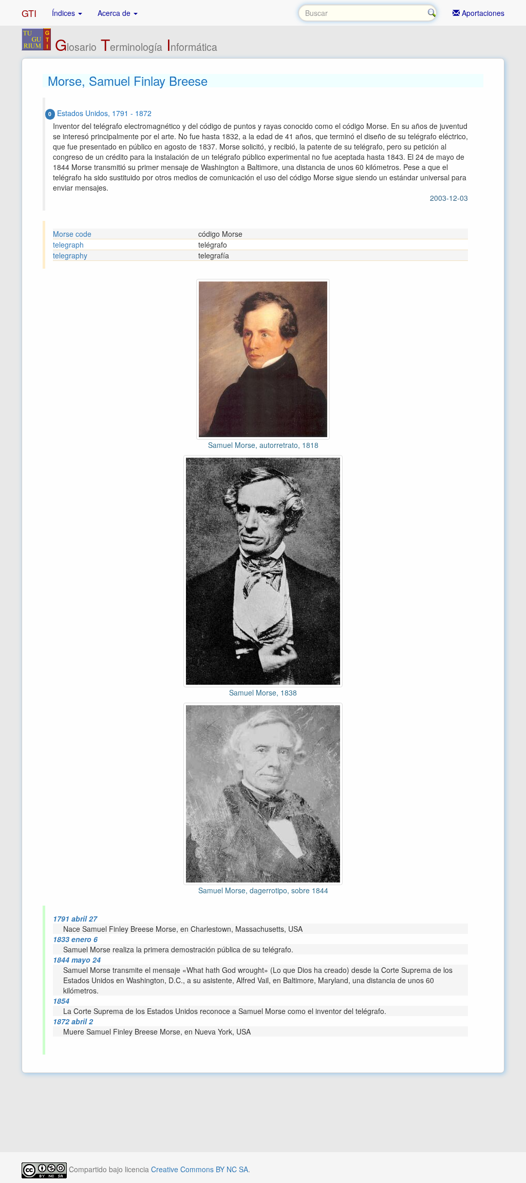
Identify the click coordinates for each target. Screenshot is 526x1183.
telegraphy (70, 255)
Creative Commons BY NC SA (199, 1169)
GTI (29, 13)
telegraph (68, 244)
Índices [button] (64, 13)
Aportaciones (482, 13)
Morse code (72, 234)
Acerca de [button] (115, 13)
